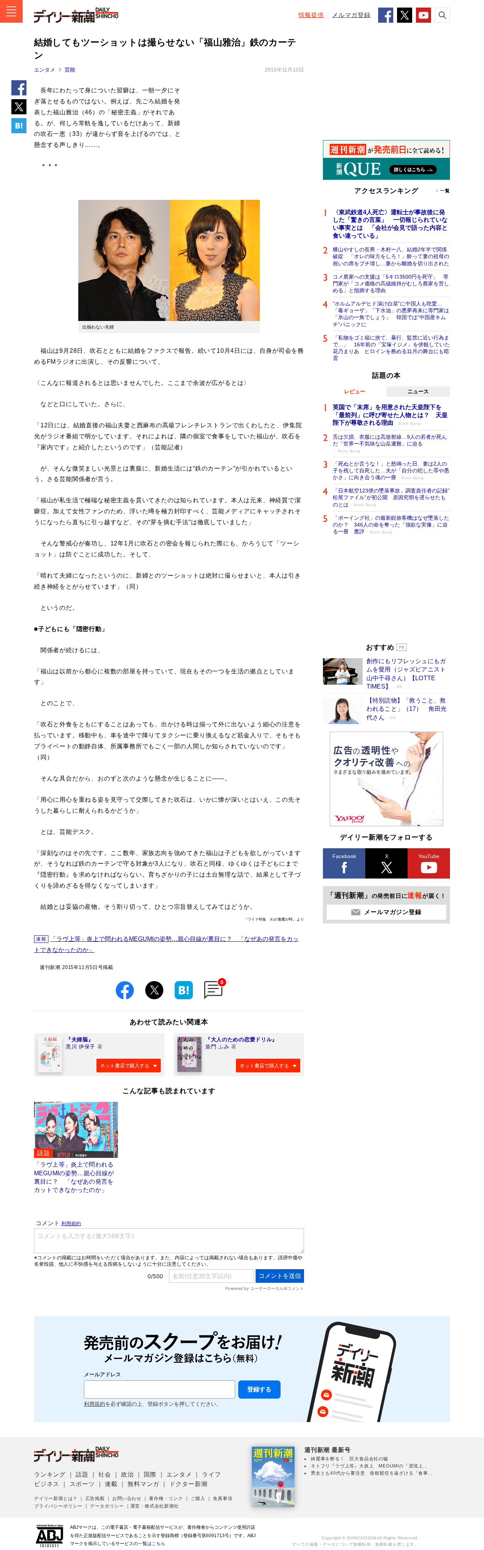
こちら (158, 1543)
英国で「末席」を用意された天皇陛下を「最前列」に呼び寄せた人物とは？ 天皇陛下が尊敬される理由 (390, 415)
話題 (82, 1474)
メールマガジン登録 (392, 912)
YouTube (428, 856)
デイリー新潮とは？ (56, 1498)
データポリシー (107, 1506)
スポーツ (82, 1484)
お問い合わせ (126, 1498)
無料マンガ (143, 1484)
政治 (127, 1474)
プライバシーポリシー (58, 1506)
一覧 (445, 190)
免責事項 (222, 1498)
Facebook (344, 856)
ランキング (50, 1474)
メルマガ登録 (351, 15)
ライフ (211, 1474)
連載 (111, 1484)
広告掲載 (95, 1498)
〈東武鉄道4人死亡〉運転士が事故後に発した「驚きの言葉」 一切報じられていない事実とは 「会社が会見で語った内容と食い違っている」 (390, 224)
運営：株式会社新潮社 (154, 1506)
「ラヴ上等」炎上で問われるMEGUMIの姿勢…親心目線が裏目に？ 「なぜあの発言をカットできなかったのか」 (166, 944)
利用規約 (94, 1404)
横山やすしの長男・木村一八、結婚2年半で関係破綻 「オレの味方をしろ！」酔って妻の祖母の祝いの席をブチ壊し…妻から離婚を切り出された (391, 256)
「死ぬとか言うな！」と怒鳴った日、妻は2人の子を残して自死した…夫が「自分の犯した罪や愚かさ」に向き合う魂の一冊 (391, 470)
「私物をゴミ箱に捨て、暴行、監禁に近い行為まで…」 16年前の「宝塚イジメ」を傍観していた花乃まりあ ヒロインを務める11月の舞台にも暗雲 (391, 348)
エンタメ (44, 70)
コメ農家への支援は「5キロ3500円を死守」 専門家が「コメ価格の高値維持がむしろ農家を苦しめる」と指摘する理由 (391, 283)
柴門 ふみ (217, 1047)
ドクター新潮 (188, 1484)
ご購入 (198, 1498)
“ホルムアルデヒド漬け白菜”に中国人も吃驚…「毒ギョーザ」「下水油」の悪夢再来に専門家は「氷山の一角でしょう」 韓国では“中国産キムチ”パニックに (391, 314)
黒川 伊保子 (80, 1047)
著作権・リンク (166, 1498)
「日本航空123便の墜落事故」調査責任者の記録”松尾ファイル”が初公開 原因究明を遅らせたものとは (391, 497)
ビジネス (46, 1484)
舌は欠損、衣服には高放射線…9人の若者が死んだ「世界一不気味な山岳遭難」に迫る (390, 443)
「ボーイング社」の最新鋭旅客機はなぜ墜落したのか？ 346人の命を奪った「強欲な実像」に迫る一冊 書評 (391, 524)
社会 (104, 1474)
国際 (150, 1474)
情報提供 (311, 15)
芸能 (70, 70)
